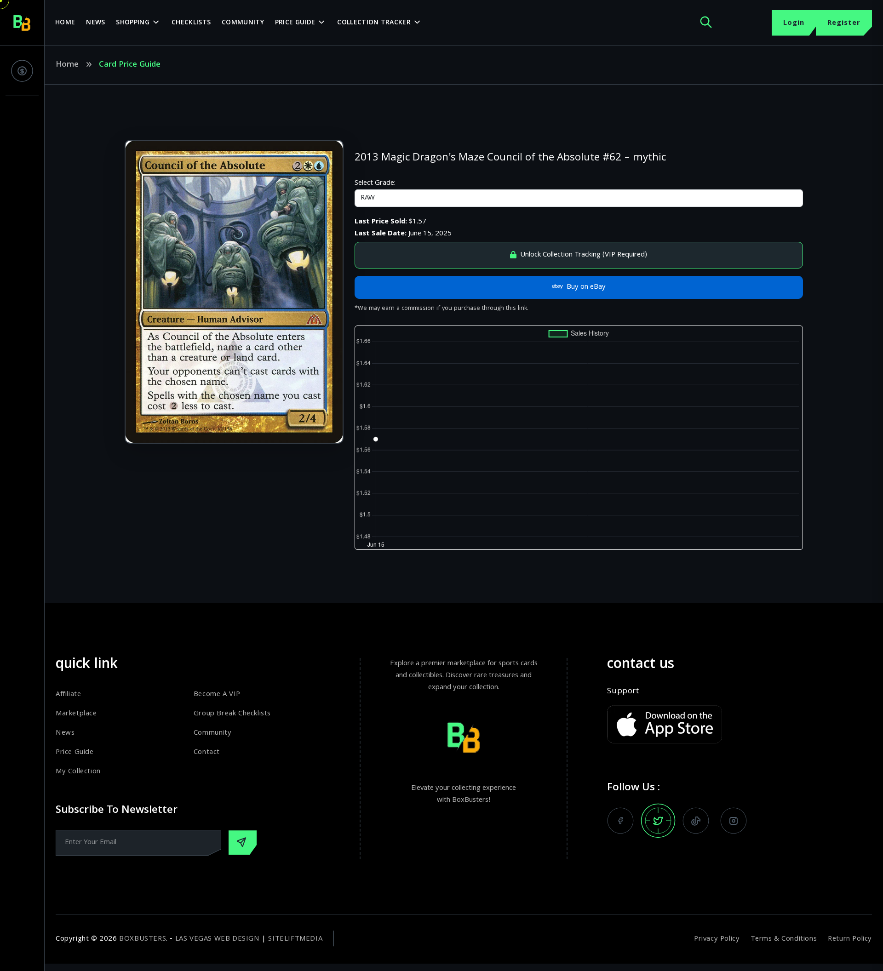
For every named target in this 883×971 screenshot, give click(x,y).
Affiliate (68, 694)
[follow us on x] (658, 820)
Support (623, 691)
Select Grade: (375, 183)
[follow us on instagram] (733, 820)
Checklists (191, 23)
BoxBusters (142, 939)
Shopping (132, 23)
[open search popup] (706, 23)
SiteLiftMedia (295, 939)
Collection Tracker (373, 23)
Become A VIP (217, 694)
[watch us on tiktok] (695, 820)
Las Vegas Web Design (217, 939)
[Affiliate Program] (22, 71)
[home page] (22, 23)
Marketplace (76, 714)
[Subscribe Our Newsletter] (243, 842)
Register (843, 23)
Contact (207, 752)
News (95, 23)
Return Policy (850, 939)
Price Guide (295, 23)
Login (793, 23)
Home (65, 23)
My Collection (78, 771)
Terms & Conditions (784, 939)
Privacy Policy (717, 939)
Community (243, 23)
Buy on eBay (586, 287)
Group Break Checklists (232, 714)
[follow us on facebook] (620, 820)
